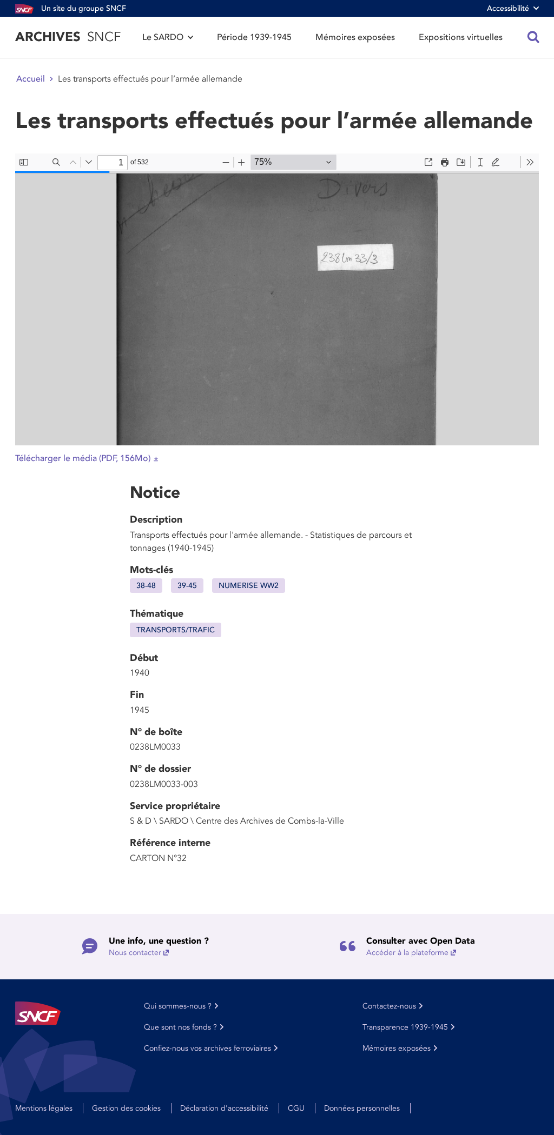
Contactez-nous (389, 1006)
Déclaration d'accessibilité (224, 1108)
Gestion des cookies (126, 1108)
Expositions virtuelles (461, 37)
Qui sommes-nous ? (178, 1006)
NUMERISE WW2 (249, 585)
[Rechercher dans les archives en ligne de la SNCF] (533, 37)
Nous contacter (135, 952)
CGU (296, 1108)
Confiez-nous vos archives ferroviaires (207, 1048)
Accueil (30, 79)
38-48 (146, 585)
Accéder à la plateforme (407, 952)
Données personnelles (362, 1108)
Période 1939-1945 (254, 37)
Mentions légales (43, 1108)
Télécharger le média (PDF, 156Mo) (82, 458)
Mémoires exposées (355, 37)
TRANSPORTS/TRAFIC (175, 630)
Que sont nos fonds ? (180, 1027)
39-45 (187, 585)
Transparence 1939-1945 (405, 1027)
